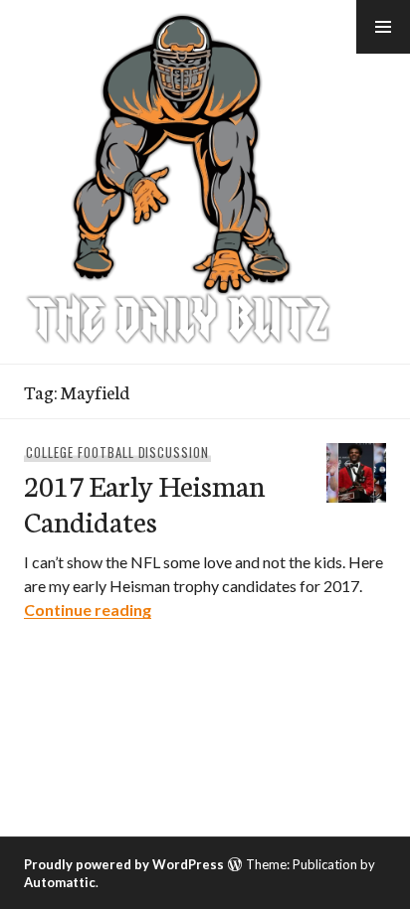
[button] (383, 27)
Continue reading (87, 609)
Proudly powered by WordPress (124, 864)
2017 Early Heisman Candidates (144, 502)
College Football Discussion (117, 452)
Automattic (60, 882)
